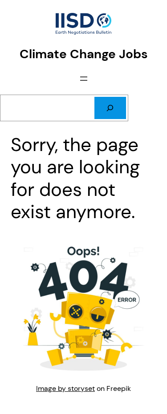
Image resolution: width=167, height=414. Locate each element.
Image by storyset (65, 388)
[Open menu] (83, 78)
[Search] (110, 108)
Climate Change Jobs (84, 54)
